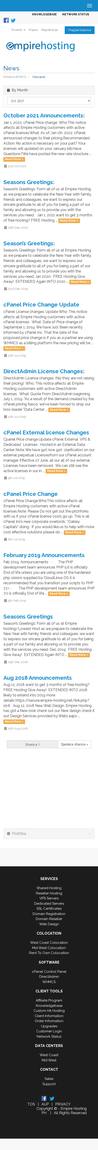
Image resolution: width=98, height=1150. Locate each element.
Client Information (49, 1016)
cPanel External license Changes (46, 432)
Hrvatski (17, 30)
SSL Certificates (49, 909)
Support (49, 1084)
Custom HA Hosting (49, 1011)
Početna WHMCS (14, 77)
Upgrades (49, 1026)
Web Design (49, 924)
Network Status (49, 1036)
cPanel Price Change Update (41, 304)
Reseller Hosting (49, 893)
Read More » (14, 159)
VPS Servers (49, 898)
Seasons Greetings (28, 616)
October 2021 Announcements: (44, 115)
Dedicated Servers (49, 903)
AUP (45, 1104)
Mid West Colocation (49, 948)
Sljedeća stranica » (74, 744)
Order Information (49, 1021)
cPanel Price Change (30, 494)
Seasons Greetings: (28, 182)
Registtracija (49, 30)
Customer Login (49, 1031)
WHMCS (49, 982)
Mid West (49, 1060)
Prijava (33, 30)
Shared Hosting (49, 888)
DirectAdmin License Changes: (44, 371)
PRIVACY (63, 1104)
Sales (49, 1079)
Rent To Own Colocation (49, 953)
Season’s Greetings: (29, 243)
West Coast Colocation (49, 943)
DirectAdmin (49, 977)
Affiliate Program (49, 1000)
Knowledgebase (49, 1006)
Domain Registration (49, 914)
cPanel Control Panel (49, 972)
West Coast (49, 1055)
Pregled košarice (79, 30)
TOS (31, 1104)
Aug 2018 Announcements (37, 677)
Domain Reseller (49, 919)
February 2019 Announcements (44, 555)
